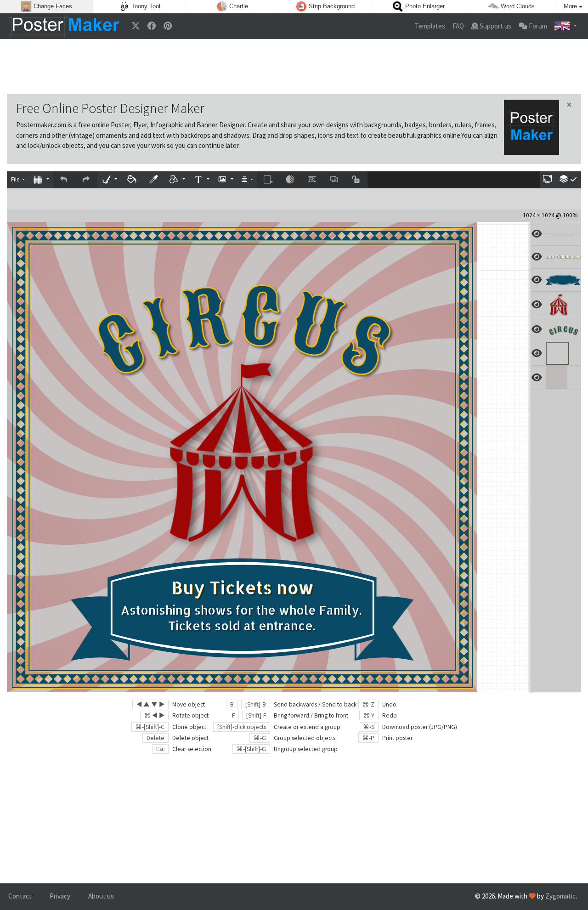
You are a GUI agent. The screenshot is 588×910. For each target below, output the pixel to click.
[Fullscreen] (548, 179)
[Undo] (64, 179)
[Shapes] (177, 179)
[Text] (201, 179)
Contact (20, 896)
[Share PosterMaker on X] (136, 26)
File (16, 179)
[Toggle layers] (568, 179)
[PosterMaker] (63, 26)
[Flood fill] (132, 179)
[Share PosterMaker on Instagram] (167, 26)
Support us (494, 26)
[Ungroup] (334, 179)
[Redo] (86, 179)
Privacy (60, 896)
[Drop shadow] (268, 179)
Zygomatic (560, 896)
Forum (537, 26)
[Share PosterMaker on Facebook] (152, 26)
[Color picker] (154, 179)
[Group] (312, 179)
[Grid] (41, 179)
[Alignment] (247, 179)
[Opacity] (290, 179)
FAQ (458, 26)
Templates (430, 26)
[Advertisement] (294, 66)
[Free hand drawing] (109, 179)
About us (101, 896)
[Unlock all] (356, 179)
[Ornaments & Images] (225, 179)
